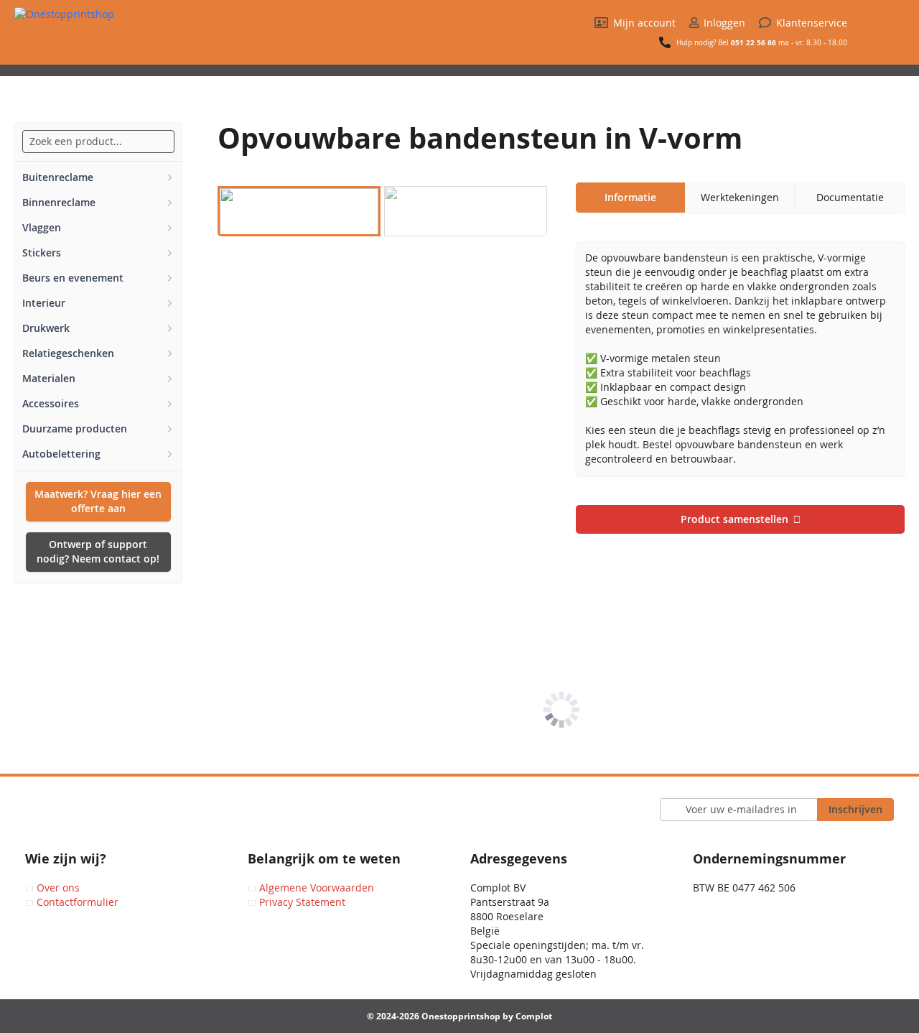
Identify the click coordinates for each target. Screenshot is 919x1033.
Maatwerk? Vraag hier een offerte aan (98, 501)
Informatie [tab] (630, 197)
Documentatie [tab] (850, 197)
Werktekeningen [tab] (740, 197)
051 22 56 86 (753, 42)
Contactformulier (77, 902)
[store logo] (104, 36)
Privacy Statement (302, 902)
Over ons (58, 887)
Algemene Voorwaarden (316, 887)
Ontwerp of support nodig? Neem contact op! (98, 551)
